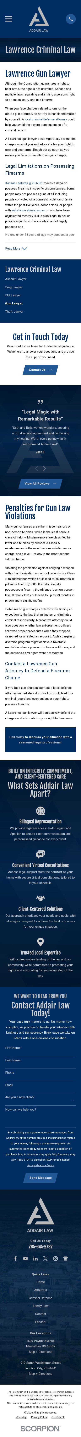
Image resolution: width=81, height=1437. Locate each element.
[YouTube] (25, 1258)
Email (9, 1085)
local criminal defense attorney (46, 119)
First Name (13, 1048)
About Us (40, 1290)
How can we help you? (20, 1109)
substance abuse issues (28, 210)
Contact (40, 1314)
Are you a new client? (19, 1097)
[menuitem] (40, 279)
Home (40, 1282)
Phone (9, 1072)
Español (40, 1322)
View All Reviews (37, 483)
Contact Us (37, 370)
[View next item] (44, 468)
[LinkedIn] (35, 1258)
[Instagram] (55, 1258)
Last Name (13, 1060)
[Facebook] (15, 1258)
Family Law (40, 1306)
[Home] (39, 19)
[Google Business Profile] (65, 1258)
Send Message (40, 1178)
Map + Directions (40, 1352)
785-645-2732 (41, 1246)
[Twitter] (45, 1258)
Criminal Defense (40, 1298)
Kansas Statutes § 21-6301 (24, 183)
